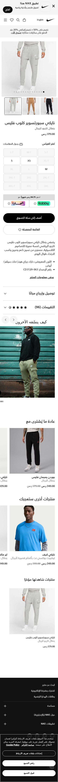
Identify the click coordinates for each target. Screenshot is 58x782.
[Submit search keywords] (18, 20)
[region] (29, 758)
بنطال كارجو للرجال (46, 641)
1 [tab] (43, 92)
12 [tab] (18, 92)
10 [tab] (23, 92)
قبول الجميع (29, 773)
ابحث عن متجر (48, 685)
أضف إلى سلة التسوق (29, 218)
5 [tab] (34, 92)
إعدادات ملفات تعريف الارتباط (29, 753)
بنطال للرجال (48, 481)
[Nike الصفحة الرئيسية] (50, 20)
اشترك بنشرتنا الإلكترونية (43, 690)
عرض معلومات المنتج (42, 277)
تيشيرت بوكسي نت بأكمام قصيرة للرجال (33, 558)
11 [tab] (21, 92)
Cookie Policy (12, 744)
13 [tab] (16, 92)
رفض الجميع (29, 763)
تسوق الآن (16, 32)
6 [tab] (32, 92)
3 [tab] (39, 92)
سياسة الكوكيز (27, 744)
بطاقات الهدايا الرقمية (44, 696)
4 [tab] (37, 92)
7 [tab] (30, 92)
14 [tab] (14, 92)
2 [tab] (41, 92)
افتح (7, 10)
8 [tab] (28, 92)
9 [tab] (25, 92)
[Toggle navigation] (5, 20)
